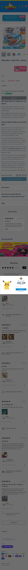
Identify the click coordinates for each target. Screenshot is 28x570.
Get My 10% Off (21, 289)
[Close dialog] (27, 276)
